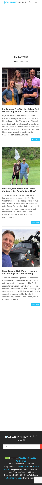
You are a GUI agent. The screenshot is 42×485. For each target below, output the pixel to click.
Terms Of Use (24, 466)
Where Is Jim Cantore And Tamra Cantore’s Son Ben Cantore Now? (19, 189)
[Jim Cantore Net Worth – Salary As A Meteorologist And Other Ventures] (21, 86)
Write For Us (21, 461)
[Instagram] (36, 436)
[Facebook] (30, 436)
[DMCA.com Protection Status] (11, 458)
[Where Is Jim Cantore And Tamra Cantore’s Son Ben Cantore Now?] (21, 166)
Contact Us (31, 458)
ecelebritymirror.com (13, 478)
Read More (35, 140)
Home (16, 61)
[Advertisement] (21, 32)
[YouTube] (21, 440)
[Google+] (33, 436)
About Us (22, 458)
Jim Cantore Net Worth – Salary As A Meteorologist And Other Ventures (20, 110)
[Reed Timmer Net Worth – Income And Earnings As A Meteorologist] (21, 248)
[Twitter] (18, 440)
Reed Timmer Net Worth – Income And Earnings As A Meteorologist (19, 272)
